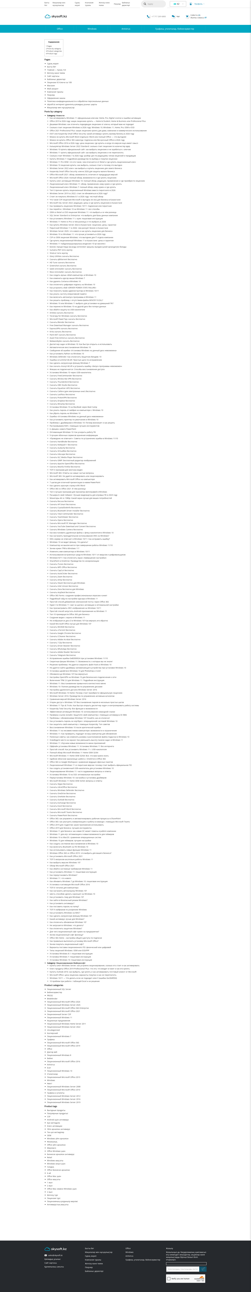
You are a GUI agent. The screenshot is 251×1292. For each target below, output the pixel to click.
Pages (49, 46)
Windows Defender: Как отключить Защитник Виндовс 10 (75, 356)
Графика (51, 1039)
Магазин (51, 85)
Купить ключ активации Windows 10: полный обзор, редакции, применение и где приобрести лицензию (97, 181)
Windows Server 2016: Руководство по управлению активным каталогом (82, 696)
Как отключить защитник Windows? (66, 928)
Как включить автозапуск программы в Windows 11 (73, 297)
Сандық (50, 1167)
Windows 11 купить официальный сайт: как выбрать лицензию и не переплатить (87, 152)
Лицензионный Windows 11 (59, 1017)
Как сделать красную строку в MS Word (67, 485)
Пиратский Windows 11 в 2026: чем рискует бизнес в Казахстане (79, 228)
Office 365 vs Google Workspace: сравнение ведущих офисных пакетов (81, 762)
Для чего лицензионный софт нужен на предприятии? (74, 931)
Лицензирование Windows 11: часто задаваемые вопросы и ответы (80, 771)
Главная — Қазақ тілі (56, 70)
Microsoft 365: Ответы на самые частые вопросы (72, 473)
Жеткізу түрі (52, 1195)
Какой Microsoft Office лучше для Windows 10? (70, 624)
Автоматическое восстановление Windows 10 (70, 347)
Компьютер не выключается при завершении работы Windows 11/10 (81, 545)
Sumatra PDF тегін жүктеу (61, 250)
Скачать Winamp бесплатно (62, 404)
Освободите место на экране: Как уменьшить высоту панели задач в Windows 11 (86, 740)
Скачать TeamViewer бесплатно (64, 517)
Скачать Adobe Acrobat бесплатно (65, 639)
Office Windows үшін (56, 1151)
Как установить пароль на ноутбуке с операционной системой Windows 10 (83, 721)
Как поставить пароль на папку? (64, 906)
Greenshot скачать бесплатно (63, 265)
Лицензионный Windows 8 (59, 1055)
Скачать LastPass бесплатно (62, 394)
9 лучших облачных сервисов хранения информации (74, 435)
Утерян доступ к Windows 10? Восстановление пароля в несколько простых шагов (87, 702)
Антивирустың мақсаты (58, 1204)
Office (60, 28)
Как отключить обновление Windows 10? (68, 922)
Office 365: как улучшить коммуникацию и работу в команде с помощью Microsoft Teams (90, 821)
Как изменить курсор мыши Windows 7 (67, 278)
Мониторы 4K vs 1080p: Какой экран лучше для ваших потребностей (81, 498)
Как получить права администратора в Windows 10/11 (74, 291)
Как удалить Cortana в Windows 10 (65, 281)
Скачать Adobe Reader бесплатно (65, 652)
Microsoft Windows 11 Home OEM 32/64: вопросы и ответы (76, 781)
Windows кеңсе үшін (56, 1163)
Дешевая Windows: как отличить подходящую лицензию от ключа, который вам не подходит (92, 124)
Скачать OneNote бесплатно (62, 796)
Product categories (54, 51)
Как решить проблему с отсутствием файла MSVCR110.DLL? (76, 300)
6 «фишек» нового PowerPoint (63, 429)
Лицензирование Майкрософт (70, 963)
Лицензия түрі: (54, 1198)
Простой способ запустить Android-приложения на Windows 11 (78, 611)
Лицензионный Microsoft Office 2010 (63, 1089)
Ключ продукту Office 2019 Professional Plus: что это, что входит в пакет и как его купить (90, 968)
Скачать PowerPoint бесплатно (63, 815)
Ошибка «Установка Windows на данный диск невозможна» (77, 416)
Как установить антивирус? (62, 903)
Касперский (52, 1033)
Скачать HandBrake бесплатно (63, 441)
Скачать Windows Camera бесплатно (66, 529)
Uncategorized (53, 1030)
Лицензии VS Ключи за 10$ (59, 82)
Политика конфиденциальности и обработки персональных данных (78, 101)
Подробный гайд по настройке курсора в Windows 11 (74, 598)
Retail (49, 1157)
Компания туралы (55, 92)
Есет (49, 1067)
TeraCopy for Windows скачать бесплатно (68, 316)
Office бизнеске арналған (58, 1170)
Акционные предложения (58, 1020)
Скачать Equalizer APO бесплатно (65, 388)
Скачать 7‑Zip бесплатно (61, 642)
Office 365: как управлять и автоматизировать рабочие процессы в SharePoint (85, 818)
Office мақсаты (53, 1179)
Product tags (51, 53)
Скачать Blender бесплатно (62, 322)
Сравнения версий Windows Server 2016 (68, 699)
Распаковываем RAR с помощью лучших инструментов (74, 426)
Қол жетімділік (53, 1123)
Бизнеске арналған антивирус (61, 1154)
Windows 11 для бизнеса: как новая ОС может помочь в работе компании (83, 831)
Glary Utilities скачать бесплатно (64, 256)
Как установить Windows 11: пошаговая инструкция (73, 872)
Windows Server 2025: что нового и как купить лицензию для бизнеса (81, 231)
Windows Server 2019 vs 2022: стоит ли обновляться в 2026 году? (79, 193)
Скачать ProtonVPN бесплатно (63, 397)
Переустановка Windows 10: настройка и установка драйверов (78, 777)
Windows (92, 28)
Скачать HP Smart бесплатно (63, 504)
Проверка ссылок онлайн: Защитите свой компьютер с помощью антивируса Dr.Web (88, 715)
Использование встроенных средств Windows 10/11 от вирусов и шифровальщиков (88, 554)
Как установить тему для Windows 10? (67, 897)
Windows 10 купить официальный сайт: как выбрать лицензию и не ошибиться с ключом (90, 149)
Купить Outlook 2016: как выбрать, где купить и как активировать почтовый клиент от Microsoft (93, 972)
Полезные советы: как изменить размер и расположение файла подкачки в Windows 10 (89, 737)
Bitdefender (52, 998)
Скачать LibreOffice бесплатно (63, 787)
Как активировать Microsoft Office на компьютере (72, 479)
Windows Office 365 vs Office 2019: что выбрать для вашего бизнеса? (80, 853)
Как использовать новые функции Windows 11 (71, 850)
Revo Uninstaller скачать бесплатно (66, 272)
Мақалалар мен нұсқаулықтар (61, 107)
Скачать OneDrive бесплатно (63, 793)
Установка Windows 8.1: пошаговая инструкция (71, 953)
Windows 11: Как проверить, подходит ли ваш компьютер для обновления (83, 733)
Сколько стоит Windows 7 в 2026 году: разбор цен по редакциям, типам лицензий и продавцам (93, 155)
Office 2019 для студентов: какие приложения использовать (77, 825)
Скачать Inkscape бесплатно (62, 454)
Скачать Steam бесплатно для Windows (67, 583)
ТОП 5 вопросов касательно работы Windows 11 (71, 859)
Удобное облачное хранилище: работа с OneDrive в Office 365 (78, 759)
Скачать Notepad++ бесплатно (63, 444)
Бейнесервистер (54, 992)
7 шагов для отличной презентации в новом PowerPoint (75, 482)
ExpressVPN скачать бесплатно (64, 328)
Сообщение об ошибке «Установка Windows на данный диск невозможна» (83, 350)
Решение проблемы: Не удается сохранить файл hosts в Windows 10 (80, 664)
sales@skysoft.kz (55, 1255)
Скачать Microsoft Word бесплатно (65, 809)
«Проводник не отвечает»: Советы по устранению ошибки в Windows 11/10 (84, 438)
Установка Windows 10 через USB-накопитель (70, 372)
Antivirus (126, 28)
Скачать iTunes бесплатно (61, 564)
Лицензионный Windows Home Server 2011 (66, 1024)
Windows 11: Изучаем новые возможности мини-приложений (77, 743)
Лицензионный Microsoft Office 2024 (63, 1002)
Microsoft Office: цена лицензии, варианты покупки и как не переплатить (83, 975)
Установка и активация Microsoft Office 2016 (70, 884)
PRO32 (50, 995)
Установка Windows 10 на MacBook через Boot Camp (73, 407)
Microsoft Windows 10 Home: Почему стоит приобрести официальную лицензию (86, 693)
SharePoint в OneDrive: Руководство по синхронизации (74, 561)
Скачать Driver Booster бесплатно (65, 645)
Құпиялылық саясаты (54, 1266)
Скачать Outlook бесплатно (62, 799)
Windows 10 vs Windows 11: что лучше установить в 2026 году (77, 234)
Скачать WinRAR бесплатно (62, 627)
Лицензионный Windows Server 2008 (63, 1086)
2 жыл (49, 1185)
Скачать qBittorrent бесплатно (63, 259)
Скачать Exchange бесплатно (63, 803)
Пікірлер (117, 4)
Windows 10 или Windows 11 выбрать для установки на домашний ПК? (81, 303)
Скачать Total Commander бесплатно (66, 514)
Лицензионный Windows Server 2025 (63, 1005)
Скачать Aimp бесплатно (61, 580)
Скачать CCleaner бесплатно (62, 636)
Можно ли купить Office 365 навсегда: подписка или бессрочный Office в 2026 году (87, 140)
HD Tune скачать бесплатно (62, 262)
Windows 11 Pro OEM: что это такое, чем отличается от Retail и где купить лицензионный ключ (93, 162)
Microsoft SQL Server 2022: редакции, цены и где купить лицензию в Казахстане (86, 203)
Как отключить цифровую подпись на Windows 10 (72, 284)
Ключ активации (54, 1126)
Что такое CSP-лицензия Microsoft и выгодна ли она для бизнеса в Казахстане (85, 199)
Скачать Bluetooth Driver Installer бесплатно (70, 510)
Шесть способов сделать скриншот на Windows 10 (72, 894)
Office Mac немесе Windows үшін (62, 1189)
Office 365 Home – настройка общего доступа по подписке (76, 938)
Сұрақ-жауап (53, 63)
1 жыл (49, 1182)
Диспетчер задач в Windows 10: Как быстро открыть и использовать (81, 344)
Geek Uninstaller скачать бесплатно (66, 269)
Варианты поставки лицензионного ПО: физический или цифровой (80, 947)
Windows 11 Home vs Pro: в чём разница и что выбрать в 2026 (78, 221)
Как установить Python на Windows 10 (67, 353)
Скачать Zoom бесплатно (61, 576)
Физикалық (52, 1141)
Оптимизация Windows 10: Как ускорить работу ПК (73, 432)
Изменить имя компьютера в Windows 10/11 (70, 551)
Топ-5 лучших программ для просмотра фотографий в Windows (78, 492)
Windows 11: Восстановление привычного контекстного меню (78, 683)
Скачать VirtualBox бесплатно (63, 451)
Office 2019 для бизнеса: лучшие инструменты (71, 828)
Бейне (50, 1058)
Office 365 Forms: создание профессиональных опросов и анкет (78, 595)
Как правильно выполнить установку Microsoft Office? (74, 941)
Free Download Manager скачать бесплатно (69, 325)
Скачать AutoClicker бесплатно (63, 573)
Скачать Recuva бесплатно (62, 501)
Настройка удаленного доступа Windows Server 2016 (73, 689)
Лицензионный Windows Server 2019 (63, 1102)
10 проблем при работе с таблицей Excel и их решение (75, 981)
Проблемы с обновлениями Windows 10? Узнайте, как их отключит (80, 718)
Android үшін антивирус (58, 1119)
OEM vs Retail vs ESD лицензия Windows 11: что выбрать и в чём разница (83, 212)
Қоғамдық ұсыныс (52, 1259)
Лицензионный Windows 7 (59, 1036)
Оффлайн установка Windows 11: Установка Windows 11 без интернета (82, 746)
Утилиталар (52, 1074)
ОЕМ (49, 1135)
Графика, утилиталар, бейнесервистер (174, 28)
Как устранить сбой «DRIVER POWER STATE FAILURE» (73, 287)
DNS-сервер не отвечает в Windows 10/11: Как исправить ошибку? (80, 539)
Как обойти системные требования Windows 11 (71, 869)
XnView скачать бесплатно (61, 313)
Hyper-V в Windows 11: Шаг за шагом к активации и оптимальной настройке (84, 605)
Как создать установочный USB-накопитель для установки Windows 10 (82, 768)
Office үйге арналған (56, 1145)
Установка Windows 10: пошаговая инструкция (71, 960)
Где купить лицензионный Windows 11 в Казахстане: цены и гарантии (82, 240)
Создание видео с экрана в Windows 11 (67, 617)
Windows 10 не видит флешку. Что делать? (69, 542)
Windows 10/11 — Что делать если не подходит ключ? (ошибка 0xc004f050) (83, 978)
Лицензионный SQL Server (59, 989)
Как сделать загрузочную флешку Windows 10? (71, 916)
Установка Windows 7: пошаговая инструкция (70, 956)
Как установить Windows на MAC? (65, 913)
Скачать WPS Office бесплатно (63, 567)
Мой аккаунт (52, 88)
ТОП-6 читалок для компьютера (64, 887)
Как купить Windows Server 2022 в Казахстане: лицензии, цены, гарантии (83, 225)
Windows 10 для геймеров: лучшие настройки (70, 840)
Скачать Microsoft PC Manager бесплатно (68, 523)
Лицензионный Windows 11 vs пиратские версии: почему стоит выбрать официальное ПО (91, 765)
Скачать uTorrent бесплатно (62, 630)
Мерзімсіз (51, 1148)
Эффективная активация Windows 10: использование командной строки (82, 711)
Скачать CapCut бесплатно (62, 570)
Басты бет (51, 66)
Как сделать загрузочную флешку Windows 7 (70, 363)
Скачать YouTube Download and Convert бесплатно (73, 526)
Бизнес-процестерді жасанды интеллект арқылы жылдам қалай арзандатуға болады (88, 247)
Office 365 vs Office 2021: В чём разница (68, 488)
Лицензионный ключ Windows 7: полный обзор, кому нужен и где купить (83, 187)
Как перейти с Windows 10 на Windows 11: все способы (75, 209)
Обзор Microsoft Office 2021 (62, 865)
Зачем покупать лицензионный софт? (67, 944)
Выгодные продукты (56, 1110)
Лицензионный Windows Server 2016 (63, 1099)
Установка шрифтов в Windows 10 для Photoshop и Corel (75, 671)
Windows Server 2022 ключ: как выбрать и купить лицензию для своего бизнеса (86, 168)
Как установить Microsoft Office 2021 (66, 856)
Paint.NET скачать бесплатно (63, 335)
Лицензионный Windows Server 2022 (63, 1027)
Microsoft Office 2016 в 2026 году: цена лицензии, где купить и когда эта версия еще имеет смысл (94, 143)
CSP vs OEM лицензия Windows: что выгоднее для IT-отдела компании (81, 237)
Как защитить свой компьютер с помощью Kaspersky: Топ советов (80, 724)
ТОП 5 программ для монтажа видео (66, 470)
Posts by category (53, 48)
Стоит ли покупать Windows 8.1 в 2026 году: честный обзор (76, 196)
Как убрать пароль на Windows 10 (65, 413)
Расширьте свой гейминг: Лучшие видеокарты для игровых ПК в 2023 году (83, 495)
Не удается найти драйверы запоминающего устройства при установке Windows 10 (88, 667)
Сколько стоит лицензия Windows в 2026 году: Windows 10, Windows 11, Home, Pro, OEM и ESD (92, 127)
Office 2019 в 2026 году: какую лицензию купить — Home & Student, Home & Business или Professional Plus (98, 121)
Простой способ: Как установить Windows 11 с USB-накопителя (78, 749)
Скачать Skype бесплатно (61, 784)
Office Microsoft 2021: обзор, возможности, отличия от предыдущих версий (84, 174)
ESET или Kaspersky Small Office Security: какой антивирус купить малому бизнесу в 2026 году (92, 133)
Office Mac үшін (54, 1176)
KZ (177, 3)
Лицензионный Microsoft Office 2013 (63, 1077)
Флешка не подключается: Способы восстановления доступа (77, 369)
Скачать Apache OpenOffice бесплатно (67, 463)
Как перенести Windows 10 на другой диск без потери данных (78, 306)
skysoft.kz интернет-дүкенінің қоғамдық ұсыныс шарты (72, 104)
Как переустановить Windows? (63, 875)
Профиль (198, 4)
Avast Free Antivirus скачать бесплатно (67, 338)
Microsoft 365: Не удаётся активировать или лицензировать (77, 476)
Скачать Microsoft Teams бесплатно (66, 812)
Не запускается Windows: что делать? (67, 925)
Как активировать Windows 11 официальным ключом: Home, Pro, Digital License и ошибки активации (95, 118)
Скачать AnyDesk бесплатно (62, 592)
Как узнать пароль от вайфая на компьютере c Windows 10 (76, 410)
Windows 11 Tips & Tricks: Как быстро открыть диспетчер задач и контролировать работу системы (94, 705)
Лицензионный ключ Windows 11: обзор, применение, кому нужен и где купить (86, 184)
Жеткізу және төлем (56, 73)
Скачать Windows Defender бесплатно (67, 790)
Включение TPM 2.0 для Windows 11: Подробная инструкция (77, 680)
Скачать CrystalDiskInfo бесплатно (65, 507)
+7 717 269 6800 (159, 16)
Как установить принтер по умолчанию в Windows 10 (74, 419)
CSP (48, 1116)
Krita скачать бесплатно (60, 331)
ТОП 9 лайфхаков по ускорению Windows (68, 909)
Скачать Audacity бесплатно (62, 448)
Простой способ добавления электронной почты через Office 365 (79, 602)
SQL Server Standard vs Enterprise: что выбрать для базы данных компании (84, 215)
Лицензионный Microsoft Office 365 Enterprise (68, 1008)
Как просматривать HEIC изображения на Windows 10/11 (75, 608)
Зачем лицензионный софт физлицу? (66, 934)
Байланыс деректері (56, 79)
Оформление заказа (56, 98)
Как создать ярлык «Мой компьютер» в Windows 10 (73, 275)
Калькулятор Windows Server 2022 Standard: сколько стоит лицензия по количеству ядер (90, 146)
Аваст (49, 1083)
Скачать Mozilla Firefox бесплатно (65, 466)
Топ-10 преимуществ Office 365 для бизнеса (69, 614)
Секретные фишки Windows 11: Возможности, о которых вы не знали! (81, 661)
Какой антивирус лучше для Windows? (67, 919)
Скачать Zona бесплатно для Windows (67, 589)
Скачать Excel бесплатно (61, 806)
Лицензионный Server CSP (59, 1014)
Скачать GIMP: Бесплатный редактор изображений (73, 460)
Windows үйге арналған (58, 1138)
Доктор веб (52, 1052)
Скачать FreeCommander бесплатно (66, 375)
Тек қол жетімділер (55, 1132)
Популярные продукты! (57, 1113)
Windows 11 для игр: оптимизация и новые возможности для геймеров (82, 834)
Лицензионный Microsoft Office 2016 (63, 1061)
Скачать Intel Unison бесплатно (64, 586)
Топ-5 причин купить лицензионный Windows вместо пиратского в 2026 (82, 190)
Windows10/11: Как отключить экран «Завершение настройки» (78, 558)
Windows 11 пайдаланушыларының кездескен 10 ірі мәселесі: (78, 243)
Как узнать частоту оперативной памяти (68, 294)
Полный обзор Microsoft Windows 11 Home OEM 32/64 (74, 752)
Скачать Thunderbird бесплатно (64, 382)
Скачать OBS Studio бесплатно (63, 385)
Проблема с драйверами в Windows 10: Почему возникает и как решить (82, 422)
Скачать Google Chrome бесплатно (65, 633)
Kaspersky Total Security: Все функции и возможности (74, 708)
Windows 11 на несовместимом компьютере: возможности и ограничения (83, 730)
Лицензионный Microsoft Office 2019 (63, 1045)
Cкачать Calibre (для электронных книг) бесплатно (72, 391)
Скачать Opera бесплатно (61, 520)
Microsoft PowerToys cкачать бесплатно (67, 319)
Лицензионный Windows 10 (59, 1071)
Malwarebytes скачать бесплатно (64, 341)
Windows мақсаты (55, 1160)
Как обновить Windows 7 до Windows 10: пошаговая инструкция (79, 881)
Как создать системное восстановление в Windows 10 (74, 843)
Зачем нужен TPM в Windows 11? (64, 548)
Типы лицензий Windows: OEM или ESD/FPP (69, 950)
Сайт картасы (53, 76)
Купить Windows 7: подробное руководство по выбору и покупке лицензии (83, 159)
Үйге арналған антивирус (58, 1129)
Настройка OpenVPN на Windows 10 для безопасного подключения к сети (83, 677)
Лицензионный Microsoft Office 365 (63, 1042)
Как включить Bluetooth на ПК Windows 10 (69, 847)
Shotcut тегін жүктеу (59, 253)
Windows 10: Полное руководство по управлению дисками (76, 686)
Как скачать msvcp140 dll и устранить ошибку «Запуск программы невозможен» (86, 366)
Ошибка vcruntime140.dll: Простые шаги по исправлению (76, 360)
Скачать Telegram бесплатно (63, 655)
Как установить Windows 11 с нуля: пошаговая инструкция (76, 218)
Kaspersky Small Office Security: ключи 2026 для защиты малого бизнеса (82, 171)
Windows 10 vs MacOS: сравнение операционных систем (75, 837)
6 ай (49, 1173)
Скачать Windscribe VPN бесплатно (65, 378)
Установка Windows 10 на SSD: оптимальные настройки (75, 774)
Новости (60, 115)
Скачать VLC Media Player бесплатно (66, 457)
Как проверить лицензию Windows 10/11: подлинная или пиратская (81, 206)
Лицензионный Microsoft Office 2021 (63, 1011)
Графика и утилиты (55, 1093)
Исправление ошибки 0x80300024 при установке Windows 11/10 (79, 658)
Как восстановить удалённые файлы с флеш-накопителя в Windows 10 (81, 532)
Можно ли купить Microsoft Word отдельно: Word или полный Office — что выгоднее (88, 137)
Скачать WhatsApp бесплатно (63, 649)
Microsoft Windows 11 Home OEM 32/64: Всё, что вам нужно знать (79, 755)
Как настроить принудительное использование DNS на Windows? (79, 536)
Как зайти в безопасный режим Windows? (68, 900)
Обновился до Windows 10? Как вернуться (69, 674)
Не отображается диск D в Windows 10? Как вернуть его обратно (79, 620)
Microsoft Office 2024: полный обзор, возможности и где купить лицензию (83, 177)
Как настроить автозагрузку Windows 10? (68, 891)
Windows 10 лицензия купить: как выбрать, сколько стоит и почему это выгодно (86, 165)
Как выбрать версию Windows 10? (65, 862)
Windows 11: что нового (60, 878)
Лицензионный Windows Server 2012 (63, 1096)
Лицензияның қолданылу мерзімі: (62, 1201)
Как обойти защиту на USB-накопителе (67, 309)
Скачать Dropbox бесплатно (62, 400)
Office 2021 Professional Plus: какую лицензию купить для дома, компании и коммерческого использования (98, 130)
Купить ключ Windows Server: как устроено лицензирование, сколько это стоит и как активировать (94, 965)
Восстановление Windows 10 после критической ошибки (75, 727)
